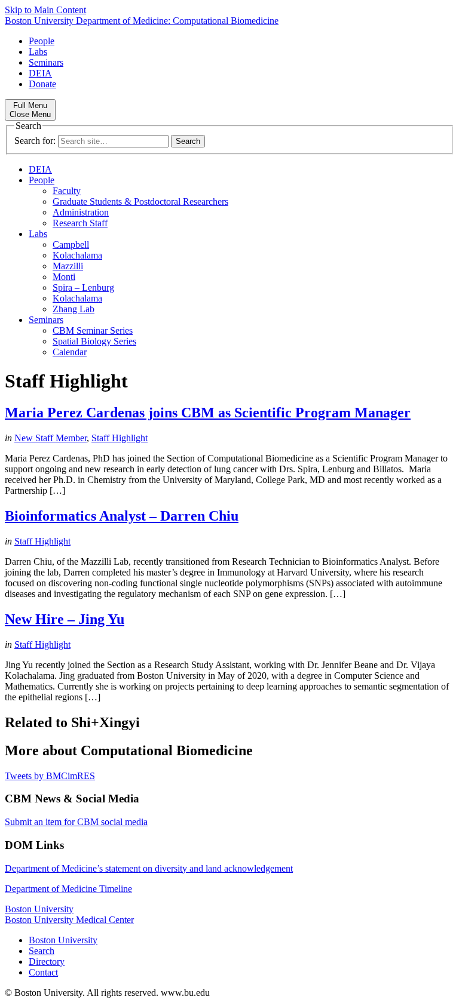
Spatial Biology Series (94, 341)
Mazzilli (68, 266)
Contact (43, 972)
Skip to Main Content (45, 10)
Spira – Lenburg (83, 287)
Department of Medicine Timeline (68, 889)
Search (41, 951)
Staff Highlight (119, 438)
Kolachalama (77, 255)
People (41, 41)
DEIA (40, 73)
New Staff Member (50, 438)
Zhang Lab (73, 309)
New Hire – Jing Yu (64, 619)
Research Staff (80, 223)
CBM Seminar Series (93, 330)
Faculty (67, 191)
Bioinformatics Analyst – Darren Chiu (121, 516)
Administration (81, 212)
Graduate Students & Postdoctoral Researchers (140, 201)
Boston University (39, 909)
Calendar (70, 352)
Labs (38, 52)
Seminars (46, 62)
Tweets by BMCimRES (50, 776)
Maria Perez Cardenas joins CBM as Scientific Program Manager (208, 412)
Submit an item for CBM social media (76, 822)
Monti (64, 277)
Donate (42, 84)
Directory (47, 961)
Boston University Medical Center (69, 920)
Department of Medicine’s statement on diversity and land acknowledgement (149, 868)
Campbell (71, 244)
